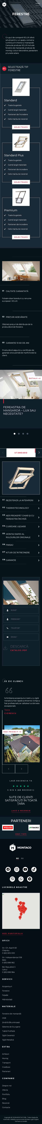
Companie (8, 1078)
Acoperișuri (7, 986)
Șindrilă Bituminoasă (11, 1022)
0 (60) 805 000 (8, 953)
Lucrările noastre (14, 887)
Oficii (6, 941)
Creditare (6, 1067)
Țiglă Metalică (8, 1040)
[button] (14, 434)
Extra (6, 1047)
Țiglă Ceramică (8, 1035)
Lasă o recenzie (21, 811)
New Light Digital (32, 1119)
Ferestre (5, 991)
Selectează (21, 127)
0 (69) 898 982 (8, 963)
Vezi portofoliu (12, 933)
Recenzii (5, 1103)
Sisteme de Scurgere (11, 1027)
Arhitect (5, 1054)
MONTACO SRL (21, 1117)
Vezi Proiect (10, 732)
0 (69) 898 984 (8, 972)
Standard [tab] (21, 453)
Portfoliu (6, 1094)
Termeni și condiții (21, 1121)
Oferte (5, 1090)
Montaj (5, 1058)
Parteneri (6, 1071)
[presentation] (3, 452)
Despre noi (6, 1086)
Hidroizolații (7, 999)
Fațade (5, 995)
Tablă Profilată (8, 1031)
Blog (4, 1099)
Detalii (33, 378)
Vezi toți (21, 834)
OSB (4, 1018)
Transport (6, 1063)
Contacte (6, 1107)
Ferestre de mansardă (11, 1014)
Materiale (9, 1006)
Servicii (7, 979)
